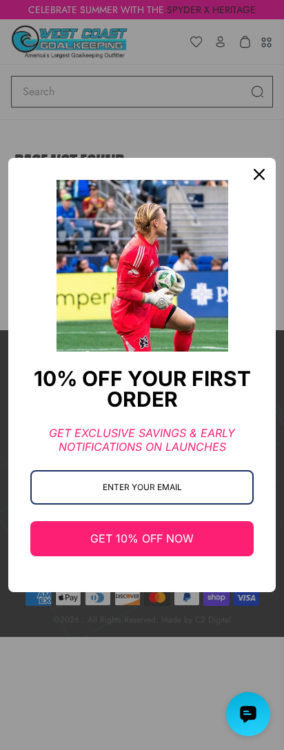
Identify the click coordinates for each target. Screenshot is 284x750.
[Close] (259, 174)
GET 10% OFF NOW (142, 538)
